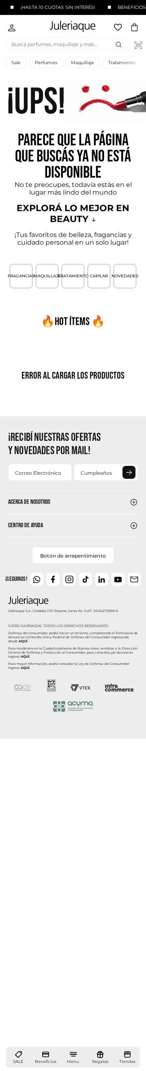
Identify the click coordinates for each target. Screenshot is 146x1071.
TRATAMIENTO (73, 276)
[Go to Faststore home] (65, 28)
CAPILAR (99, 276)
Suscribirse (128, 472)
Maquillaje (82, 62)
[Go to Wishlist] (119, 29)
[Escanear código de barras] (138, 45)
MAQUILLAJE (47, 276)
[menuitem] (18, 1057)
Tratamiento (122, 62)
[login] (11, 28)
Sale (16, 62)
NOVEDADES (125, 276)
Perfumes (46, 62)
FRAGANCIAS (21, 276)
